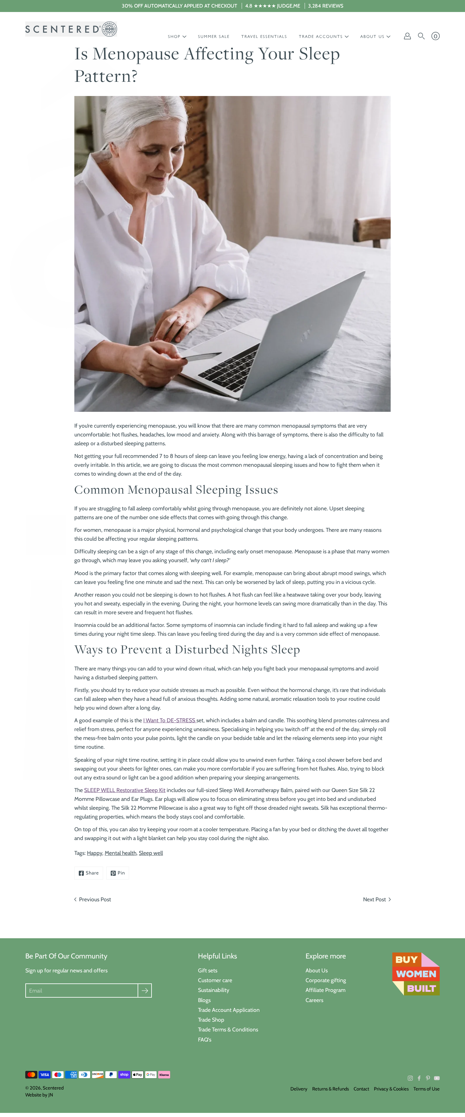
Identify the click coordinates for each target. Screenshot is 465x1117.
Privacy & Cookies (391, 1089)
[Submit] (145, 990)
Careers (314, 1000)
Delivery (298, 1089)
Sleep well (151, 853)
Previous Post (95, 899)
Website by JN (39, 1095)
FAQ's (204, 1039)
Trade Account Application (229, 1009)
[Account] (407, 36)
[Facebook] (419, 1078)
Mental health (120, 853)
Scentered (53, 1088)
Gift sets (207, 970)
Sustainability (213, 990)
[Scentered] (71, 29)
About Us (317, 970)
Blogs (204, 1000)
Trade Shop (211, 1019)
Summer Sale (214, 36)
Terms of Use (426, 1089)
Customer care (215, 980)
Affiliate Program (325, 990)
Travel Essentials (264, 36)
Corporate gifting (326, 980)
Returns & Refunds (330, 1089)
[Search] (421, 36)
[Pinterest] (428, 1078)
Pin (121, 873)
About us (372, 36)
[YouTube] (437, 1078)
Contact (361, 1089)
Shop (174, 36)
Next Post (374, 899)
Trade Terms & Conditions (228, 1029)
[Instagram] (410, 1078)
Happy (94, 853)
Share (92, 873)
